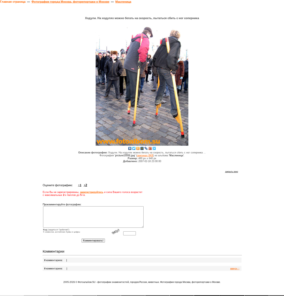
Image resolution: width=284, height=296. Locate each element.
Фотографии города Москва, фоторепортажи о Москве (70, 1)
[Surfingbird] (154, 148)
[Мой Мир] (142, 148)
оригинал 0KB (145, 155)
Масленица (123, 1)
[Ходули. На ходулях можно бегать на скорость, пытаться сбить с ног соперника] (142, 84)
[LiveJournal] (146, 148)
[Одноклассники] (138, 148)
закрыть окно (231, 171)
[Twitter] (134, 148)
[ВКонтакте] (130, 148)
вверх (235, 268)
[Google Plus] (150, 148)
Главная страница (13, 1)
